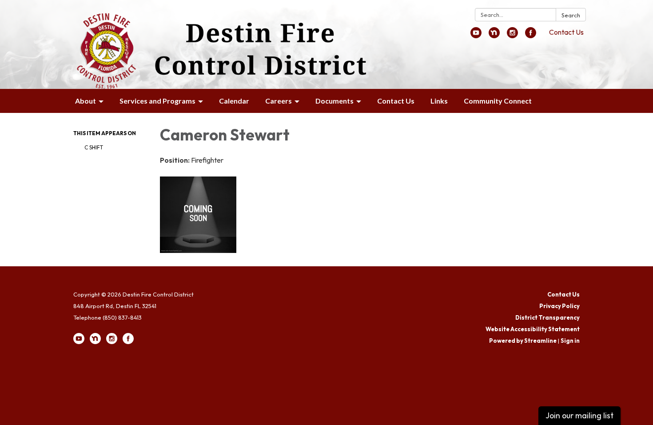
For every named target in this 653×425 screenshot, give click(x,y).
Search (570, 15)
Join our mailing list (579, 415)
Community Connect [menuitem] (498, 100)
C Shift (93, 147)
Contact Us (566, 32)
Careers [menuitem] (278, 100)
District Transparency (547, 317)
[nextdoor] (494, 35)
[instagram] (512, 35)
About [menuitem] (85, 100)
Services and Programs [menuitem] (157, 100)
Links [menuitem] (439, 100)
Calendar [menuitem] (234, 100)
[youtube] (476, 35)
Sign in (570, 340)
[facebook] (530, 35)
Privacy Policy (559, 305)
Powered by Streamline (523, 340)
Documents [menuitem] (334, 100)
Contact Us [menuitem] (395, 100)
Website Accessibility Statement (533, 329)
